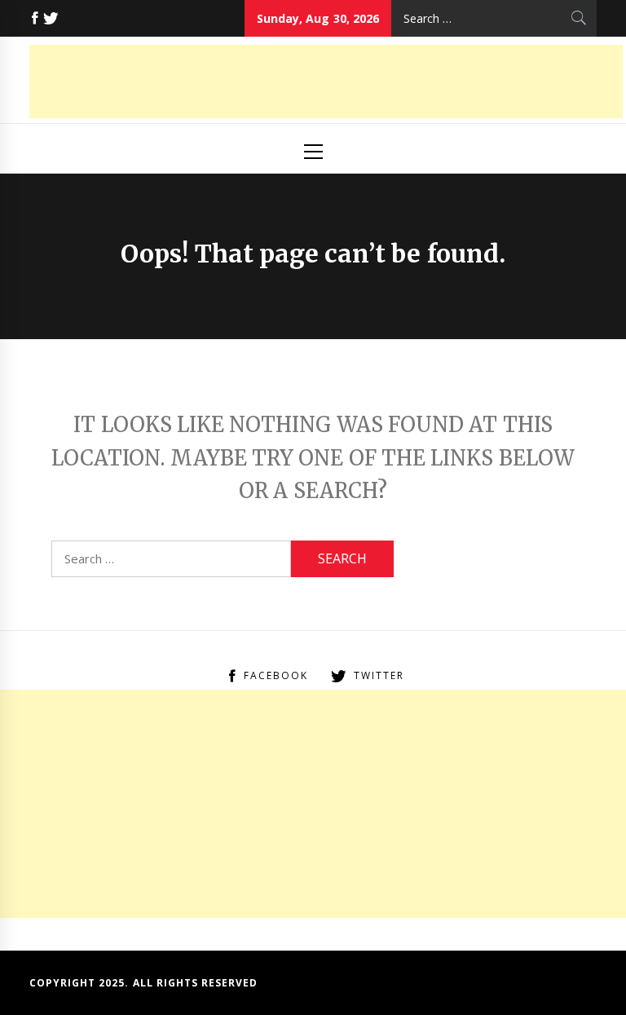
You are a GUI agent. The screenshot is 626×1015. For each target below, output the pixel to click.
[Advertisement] (326, 81)
